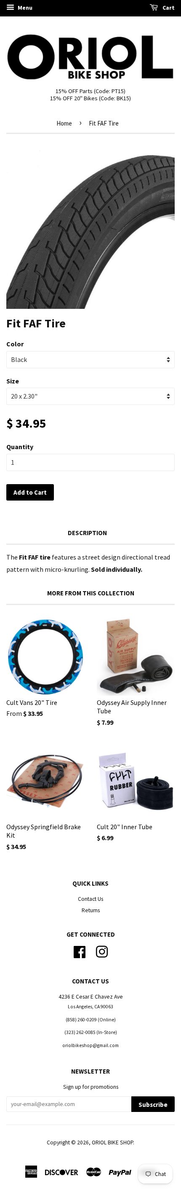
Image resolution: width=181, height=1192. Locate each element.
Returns (91, 910)
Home (64, 123)
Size (12, 381)
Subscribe (153, 1105)
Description (87, 533)
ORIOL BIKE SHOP (112, 1142)
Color (15, 344)
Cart (168, 7)
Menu (24, 7)
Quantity (19, 446)
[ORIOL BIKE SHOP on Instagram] (102, 951)
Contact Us (90, 899)
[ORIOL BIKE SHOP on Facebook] (79, 951)
